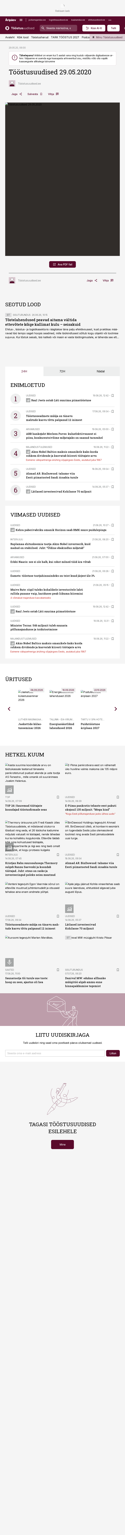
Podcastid (88, 37)
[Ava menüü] (21, 20)
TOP (7, 797)
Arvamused (33, 429)
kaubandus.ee (78, 20)
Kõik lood (22, 37)
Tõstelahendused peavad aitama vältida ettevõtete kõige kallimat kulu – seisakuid (43, 322)
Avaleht (9, 37)
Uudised (31, 395)
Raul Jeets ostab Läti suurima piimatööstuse (61, 400)
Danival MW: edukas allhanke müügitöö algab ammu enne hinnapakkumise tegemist (85, 982)
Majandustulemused (39, 447)
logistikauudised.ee (58, 20)
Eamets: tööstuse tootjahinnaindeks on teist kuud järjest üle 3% (52, 575)
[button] (55, 1053)
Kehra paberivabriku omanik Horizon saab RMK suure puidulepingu (61, 530)
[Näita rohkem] (110, 20)
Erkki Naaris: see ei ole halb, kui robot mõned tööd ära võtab (50, 562)
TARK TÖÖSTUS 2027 (65, 37)
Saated (9, 969)
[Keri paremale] (116, 709)
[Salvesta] (113, 396)
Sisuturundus (22, 314)
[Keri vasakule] (9, 709)
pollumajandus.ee (37, 20)
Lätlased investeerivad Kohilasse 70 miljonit (61, 491)
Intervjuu (16, 539)
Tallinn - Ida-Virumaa (62, 719)
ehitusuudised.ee (96, 20)
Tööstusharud (39, 37)
